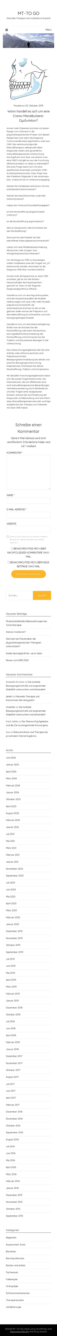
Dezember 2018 (14, 1007)
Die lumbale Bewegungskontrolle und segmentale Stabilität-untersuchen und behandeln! (26, 685)
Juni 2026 (11, 757)
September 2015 (14, 1215)
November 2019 (14, 938)
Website (11, 523)
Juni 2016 (10, 1153)
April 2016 (11, 1167)
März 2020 (11, 910)
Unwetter (11, 707)
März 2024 (11, 778)
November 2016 (14, 1118)
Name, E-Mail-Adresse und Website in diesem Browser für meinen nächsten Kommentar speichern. (28, 539)
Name (10, 495)
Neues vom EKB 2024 (17, 660)
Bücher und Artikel (15, 1265)
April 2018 (11, 1035)
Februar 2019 (13, 993)
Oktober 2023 (13, 799)
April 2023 (11, 806)
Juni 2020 (11, 889)
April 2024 (11, 771)
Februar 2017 (13, 1104)
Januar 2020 (12, 924)
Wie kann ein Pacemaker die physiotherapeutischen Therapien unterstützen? (23, 642)
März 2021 (11, 847)
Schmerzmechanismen (18, 1293)
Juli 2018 (10, 1021)
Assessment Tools (15, 1244)
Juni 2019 (11, 965)
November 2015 (14, 1201)
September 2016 (14, 1132)
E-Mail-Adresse (16, 509)
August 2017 (12, 1076)
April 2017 (11, 1097)
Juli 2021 (10, 834)
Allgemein (11, 1237)
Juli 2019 (10, 959)
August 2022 (12, 813)
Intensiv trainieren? (16, 631)
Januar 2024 (12, 792)
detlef (9, 696)
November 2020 (14, 868)
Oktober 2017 (13, 1070)
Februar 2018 (13, 1042)
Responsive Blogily (19, 1331)
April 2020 (11, 903)
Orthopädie (12, 1286)
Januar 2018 (12, 1049)
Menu (49, 29)
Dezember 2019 (14, 931)
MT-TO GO (28, 13)
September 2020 (15, 875)
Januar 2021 (12, 861)
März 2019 (11, 986)
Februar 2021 (13, 854)
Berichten (11, 1251)
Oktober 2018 (13, 1014)
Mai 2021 (10, 841)
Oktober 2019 (13, 945)
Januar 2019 (12, 1000)
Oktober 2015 (13, 1208)
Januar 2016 (12, 1188)
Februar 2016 (13, 1181)
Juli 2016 (10, 1146)
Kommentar (14, 452)
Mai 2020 (10, 896)
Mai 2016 (10, 1160)
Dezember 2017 (14, 1056)
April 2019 (11, 979)
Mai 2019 (10, 972)
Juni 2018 (11, 1028)
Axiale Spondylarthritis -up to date (24, 653)
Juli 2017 (10, 1084)
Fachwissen (12, 1272)
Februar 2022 (13, 820)
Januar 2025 (12, 764)
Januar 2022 (12, 827)
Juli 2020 (10, 882)
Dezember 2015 (14, 1195)
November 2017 (14, 1063)
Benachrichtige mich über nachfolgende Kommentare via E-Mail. (28, 552)
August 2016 (12, 1139)
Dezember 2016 (14, 1111)
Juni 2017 (10, 1090)
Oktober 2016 (13, 1125)
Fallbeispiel (11, 1279)
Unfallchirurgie (13, 1307)
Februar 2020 (13, 917)
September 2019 (14, 952)
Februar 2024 (13, 785)
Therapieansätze (15, 1300)
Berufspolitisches (15, 1258)
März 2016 (11, 1174)
